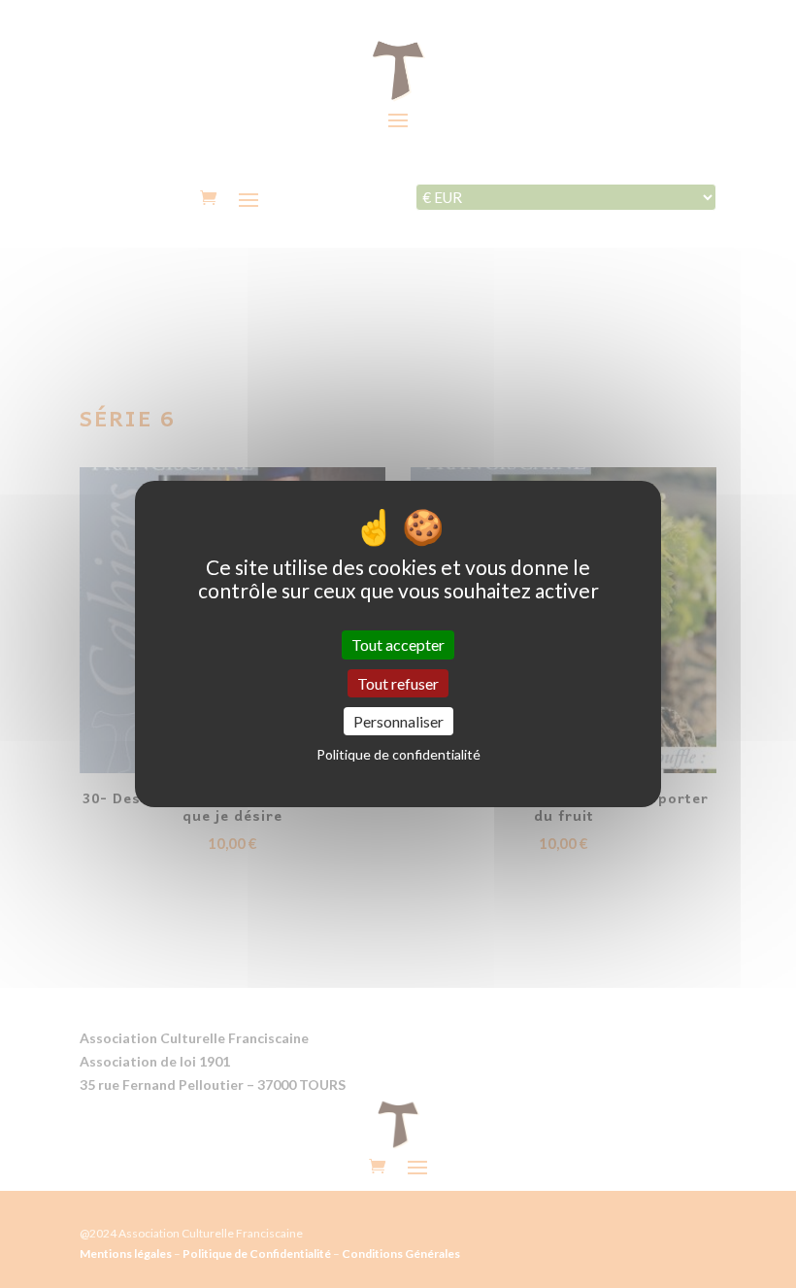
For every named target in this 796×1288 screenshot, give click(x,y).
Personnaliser (398, 721)
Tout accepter (398, 644)
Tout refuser (398, 683)
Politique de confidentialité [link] (398, 754)
